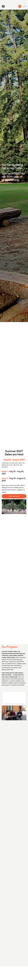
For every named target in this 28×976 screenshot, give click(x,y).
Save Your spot (14, 496)
